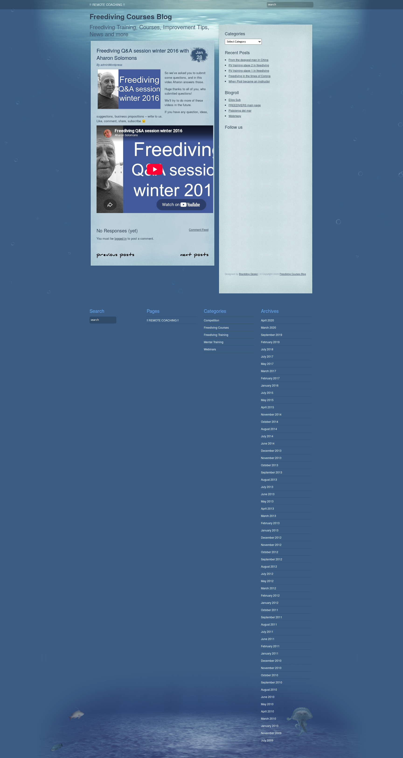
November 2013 (271, 458)
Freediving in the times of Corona (250, 76)
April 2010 (267, 711)
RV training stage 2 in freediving (249, 65)
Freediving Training (216, 335)
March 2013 (268, 516)
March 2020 (268, 327)
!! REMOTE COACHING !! (107, 4)
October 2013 (269, 465)
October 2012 (269, 552)
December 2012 (271, 537)
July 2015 (267, 393)
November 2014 (271, 414)
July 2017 (267, 356)
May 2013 (267, 501)
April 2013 (267, 508)
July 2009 (267, 740)
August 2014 (269, 429)
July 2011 (267, 631)
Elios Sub (235, 100)
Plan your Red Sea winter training (115, 255)
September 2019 (271, 335)
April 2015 (267, 407)
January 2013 (269, 530)
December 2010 (271, 660)
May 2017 (267, 364)
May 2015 (267, 400)
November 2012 (271, 545)
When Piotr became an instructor (249, 81)
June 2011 (267, 639)
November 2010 (271, 668)
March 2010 (268, 718)
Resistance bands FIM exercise (194, 255)
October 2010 (269, 675)
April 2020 (267, 320)
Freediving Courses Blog (131, 16)
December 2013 (271, 450)
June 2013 (267, 494)
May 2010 (267, 704)
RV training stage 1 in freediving (249, 70)
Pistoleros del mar (240, 110)
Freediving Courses (216, 327)
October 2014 (269, 421)
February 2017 (270, 378)
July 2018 (267, 349)
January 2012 (269, 603)
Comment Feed (198, 229)
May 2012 (267, 581)
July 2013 (267, 487)
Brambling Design (248, 274)
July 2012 (267, 574)
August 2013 (269, 479)
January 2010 (269, 726)
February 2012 (270, 595)
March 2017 (268, 371)
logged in (121, 238)
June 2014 (267, 443)
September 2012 (271, 559)
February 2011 (270, 646)
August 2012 (269, 566)
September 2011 (271, 617)
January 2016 (269, 385)
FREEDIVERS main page (245, 105)
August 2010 (269, 689)
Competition (211, 320)
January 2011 (269, 653)
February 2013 (270, 523)
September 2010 (271, 682)
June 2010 (267, 697)
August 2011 (269, 624)
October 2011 (269, 610)
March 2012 (268, 588)
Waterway (235, 116)
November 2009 (271, 733)
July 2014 (267, 436)
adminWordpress (111, 65)
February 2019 (270, 342)
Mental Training (213, 342)
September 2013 (271, 472)
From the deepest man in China (248, 60)
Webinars (210, 349)
